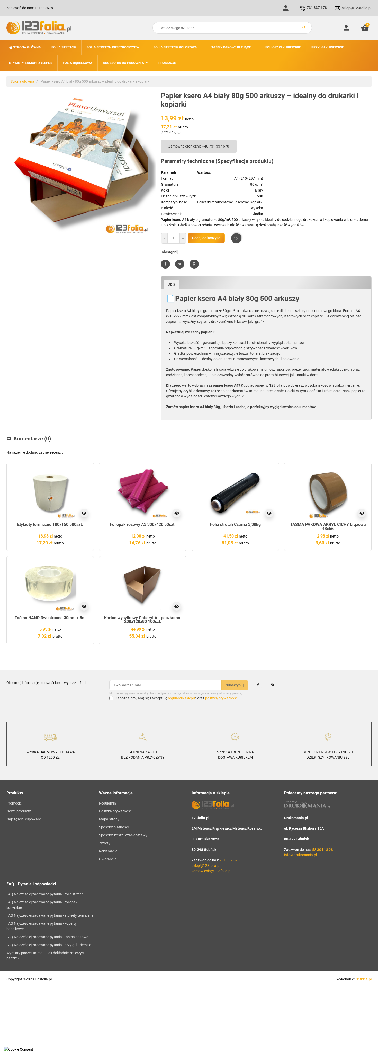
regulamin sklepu (181, 698)
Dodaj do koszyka (206, 238)
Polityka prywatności (115, 811)
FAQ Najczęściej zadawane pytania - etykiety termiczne (49, 915)
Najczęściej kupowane (24, 819)
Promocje (14, 803)
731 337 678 (317, 8)
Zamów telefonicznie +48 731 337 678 (198, 146)
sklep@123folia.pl (357, 8)
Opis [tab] (171, 284)
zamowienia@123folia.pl (211, 871)
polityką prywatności (221, 698)
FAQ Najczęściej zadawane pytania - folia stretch (45, 894)
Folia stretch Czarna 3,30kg (235, 524)
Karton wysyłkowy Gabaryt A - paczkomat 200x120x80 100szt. (143, 619)
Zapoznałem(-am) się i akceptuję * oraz (176, 698)
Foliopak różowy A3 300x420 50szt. (143, 524)
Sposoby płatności (114, 827)
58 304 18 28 (322, 850)
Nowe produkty (18, 811)
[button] (365, 27)
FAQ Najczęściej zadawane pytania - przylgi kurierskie (48, 945)
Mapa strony (109, 819)
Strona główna (22, 81)
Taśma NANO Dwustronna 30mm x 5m (50, 617)
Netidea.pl (363, 979)
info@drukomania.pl (300, 855)
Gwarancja (107, 859)
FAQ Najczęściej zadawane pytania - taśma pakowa (47, 937)
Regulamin (107, 803)
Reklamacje (108, 851)
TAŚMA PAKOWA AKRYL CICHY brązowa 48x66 (328, 526)
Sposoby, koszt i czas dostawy (123, 835)
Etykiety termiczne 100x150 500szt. (50, 524)
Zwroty (104, 843)
